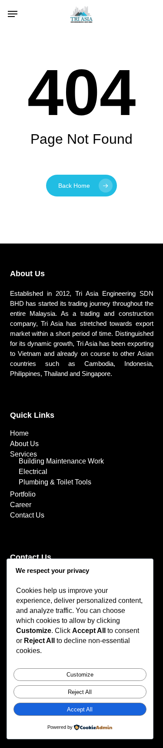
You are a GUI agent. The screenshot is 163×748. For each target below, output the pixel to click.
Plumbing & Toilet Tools (55, 482)
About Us (24, 443)
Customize (80, 674)
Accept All (80, 709)
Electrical (33, 471)
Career (20, 504)
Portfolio (23, 494)
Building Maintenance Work (61, 461)
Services (23, 454)
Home (19, 433)
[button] (12, 14)
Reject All (80, 692)
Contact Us (27, 515)
